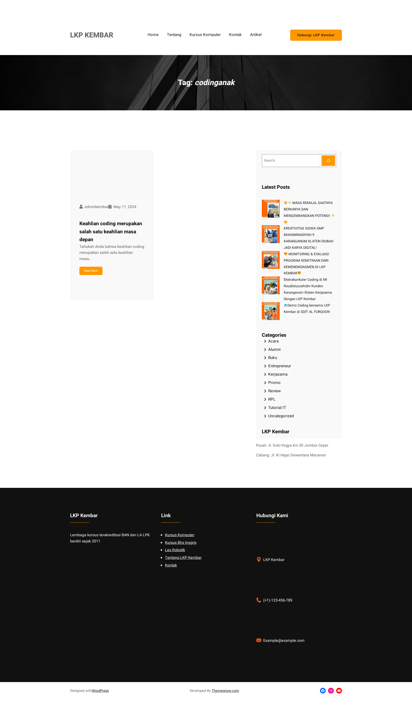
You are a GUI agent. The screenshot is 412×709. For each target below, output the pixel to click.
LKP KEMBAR (91, 35)
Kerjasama (278, 374)
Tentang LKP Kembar (183, 558)
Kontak (171, 565)
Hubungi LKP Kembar (316, 35)
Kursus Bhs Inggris (180, 543)
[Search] (328, 160)
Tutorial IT (277, 408)
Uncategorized (281, 416)
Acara (273, 341)
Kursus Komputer (179, 535)
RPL (271, 399)
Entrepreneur (279, 366)
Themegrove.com (225, 690)
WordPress (100, 690)
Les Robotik (175, 550)
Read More (91, 271)
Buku (272, 358)
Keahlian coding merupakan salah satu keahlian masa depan (110, 231)
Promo (274, 383)
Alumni (274, 349)
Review (274, 391)
